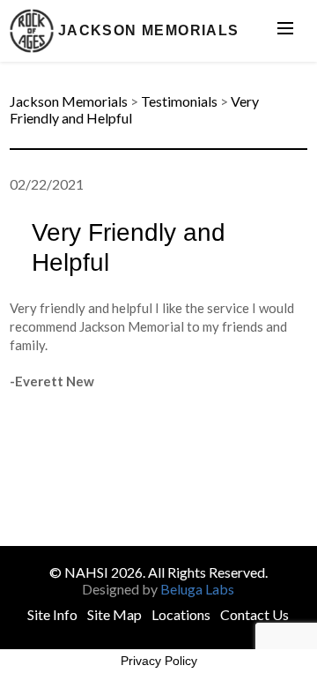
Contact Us (254, 614)
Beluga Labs (197, 588)
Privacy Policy (159, 661)
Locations (180, 614)
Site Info (52, 614)
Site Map (114, 614)
